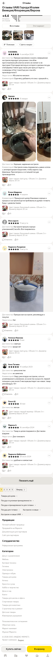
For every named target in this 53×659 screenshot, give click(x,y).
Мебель (5, 559)
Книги (4, 595)
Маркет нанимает (9, 628)
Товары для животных (11, 605)
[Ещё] (49, 53)
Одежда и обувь (9, 573)
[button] (3, 3)
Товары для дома (9, 577)
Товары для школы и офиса (13, 598)
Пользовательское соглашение (14, 621)
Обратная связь (8, 625)
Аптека (5, 581)
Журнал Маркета (9, 632)
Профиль (47, 655)
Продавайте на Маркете (12, 528)
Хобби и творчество (10, 588)
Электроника (7, 570)
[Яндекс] (21, 640)
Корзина (37, 655)
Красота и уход (8, 584)
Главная (5, 655)
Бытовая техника (9, 563)
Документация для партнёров (14, 532)
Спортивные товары (10, 602)
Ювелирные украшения (12, 616)
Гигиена (5, 566)
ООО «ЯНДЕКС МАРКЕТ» (19, 637)
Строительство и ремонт (12, 609)
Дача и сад (6, 591)
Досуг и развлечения (11, 556)
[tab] (7, 35)
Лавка (16, 655)
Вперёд (19, 490)
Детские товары (9, 612)
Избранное (26, 655)
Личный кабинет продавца (13, 525)
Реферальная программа (12, 546)
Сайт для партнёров (10, 535)
